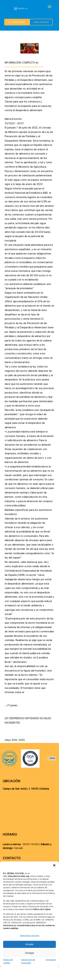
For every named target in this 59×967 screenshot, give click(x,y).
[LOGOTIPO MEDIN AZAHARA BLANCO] (21, 7)
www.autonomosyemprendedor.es (24, 66)
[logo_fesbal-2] (9, 751)
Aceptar (29, 944)
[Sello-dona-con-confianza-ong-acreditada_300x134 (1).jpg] (51, 757)
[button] (54, 865)
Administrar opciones (29, 935)
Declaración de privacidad (28, 961)
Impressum (51, 960)
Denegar (29, 953)
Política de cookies (8, 961)
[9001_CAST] (30, 750)
